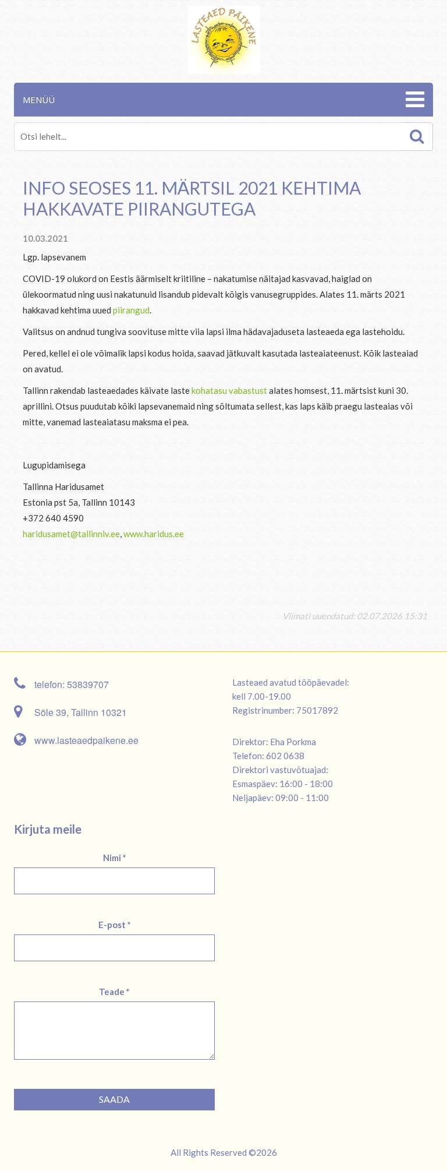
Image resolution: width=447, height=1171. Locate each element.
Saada (114, 1099)
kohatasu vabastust (229, 390)
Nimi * (114, 857)
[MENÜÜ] (413, 100)
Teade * (114, 991)
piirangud (131, 310)
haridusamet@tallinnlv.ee (71, 533)
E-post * (114, 924)
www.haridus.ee (153, 533)
